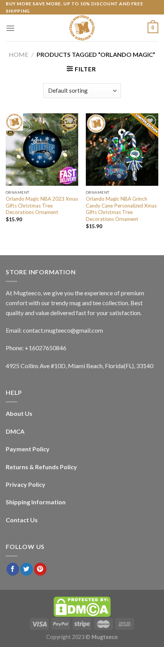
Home (18, 54)
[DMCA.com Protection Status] (82, 606)
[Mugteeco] (82, 27)
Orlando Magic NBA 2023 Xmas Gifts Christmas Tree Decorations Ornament (42, 205)
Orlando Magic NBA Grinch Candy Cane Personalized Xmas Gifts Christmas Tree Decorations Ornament (121, 209)
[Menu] (10, 28)
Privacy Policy (25, 484)
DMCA (15, 431)
